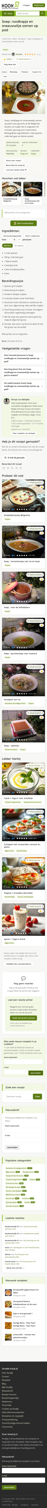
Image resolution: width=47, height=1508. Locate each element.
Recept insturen (9, 1394)
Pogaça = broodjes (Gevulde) (18, 893)
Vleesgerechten (30, 1172)
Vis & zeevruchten (14, 1183)
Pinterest (24, 72)
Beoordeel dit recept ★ (15, 165)
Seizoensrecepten (11, 749)
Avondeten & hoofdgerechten (15, 703)
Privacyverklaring (9, 1419)
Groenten (27, 1198)
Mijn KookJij (7, 1387)
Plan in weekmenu (32, 236)
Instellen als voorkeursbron (18, 964)
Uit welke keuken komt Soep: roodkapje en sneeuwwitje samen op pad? (21, 386)
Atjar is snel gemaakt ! (22, 1313)
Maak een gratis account (23, 1018)
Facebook (34, 1505)
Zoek (37, 1096)
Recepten (22, 39)
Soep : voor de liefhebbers (17, 607)
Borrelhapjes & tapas (15, 1187)
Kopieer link (36, 72)
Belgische (24, 153)
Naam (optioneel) (10, 1057)
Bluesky (15, 1505)
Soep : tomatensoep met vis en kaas (22, 561)
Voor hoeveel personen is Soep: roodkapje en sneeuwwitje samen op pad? (21, 358)
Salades (29, 1202)
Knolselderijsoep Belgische (17, 515)
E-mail (6, 1067)
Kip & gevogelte (13, 1202)
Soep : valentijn (11, 745)
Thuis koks (6, 1405)
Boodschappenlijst (10, 1398)
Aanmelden (36, 1073)
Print (5, 76)
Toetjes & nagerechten (13, 802)
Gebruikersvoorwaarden (13, 1412)
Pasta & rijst (12, 1198)
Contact (5, 1376)
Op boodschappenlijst (12, 236)
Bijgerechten (9, 851)
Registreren (39, 5)
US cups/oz (19, 245)
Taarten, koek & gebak (25, 897)
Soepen (5, 50)
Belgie (33, 153)
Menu (9, 13)
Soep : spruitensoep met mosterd (20, 653)
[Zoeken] (42, 13)
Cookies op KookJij (10, 1409)
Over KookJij (7, 1373)
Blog (4, 1383)
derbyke (25, 399)
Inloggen (26, 5)
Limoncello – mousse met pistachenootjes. (24, 1336)
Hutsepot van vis (12, 699)
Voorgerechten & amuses (32, 802)
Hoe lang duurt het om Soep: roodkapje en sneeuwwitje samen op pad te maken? (21, 372)
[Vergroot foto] (5, 110)
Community (7, 1427)
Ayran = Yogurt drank (14, 939)
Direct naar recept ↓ (14, 160)
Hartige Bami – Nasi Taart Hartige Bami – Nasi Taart (24, 1324)
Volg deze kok (10, 64)
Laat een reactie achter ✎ (16, 170)
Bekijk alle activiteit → (15, 1268)
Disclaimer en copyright (13, 1416)
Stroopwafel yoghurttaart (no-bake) (26, 1291)
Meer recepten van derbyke (24, 433)
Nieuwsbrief (7, 1391)
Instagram (24, 1505)
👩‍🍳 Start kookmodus (23, 223)
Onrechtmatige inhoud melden (16, 1423)
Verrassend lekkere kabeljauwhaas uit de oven (25, 1302)
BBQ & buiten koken (15, 1195)
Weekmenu (7, 1401)
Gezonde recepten (14, 1206)
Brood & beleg (21, 851)
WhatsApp (13, 72)
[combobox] (28, 13)
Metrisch (7, 245)
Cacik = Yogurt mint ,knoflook (18, 798)
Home (14, 39)
